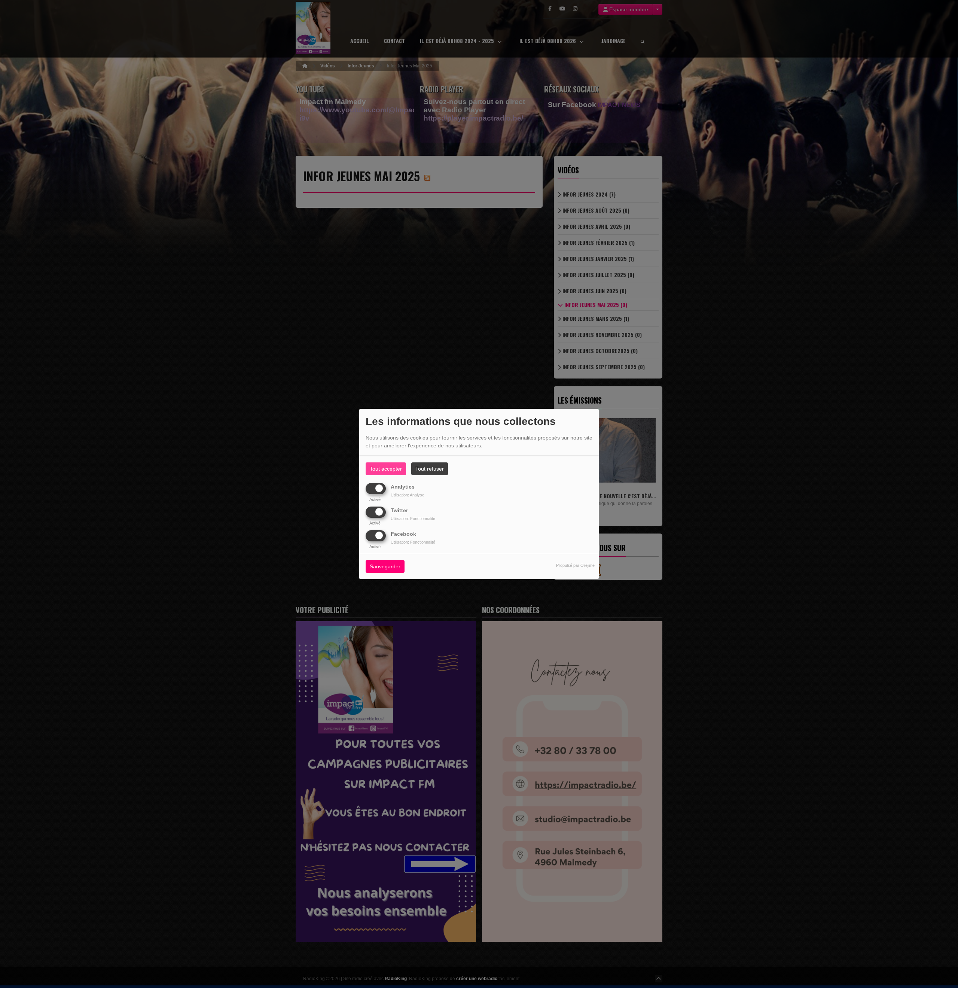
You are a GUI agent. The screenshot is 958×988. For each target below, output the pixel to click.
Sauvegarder (385, 567)
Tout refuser (429, 469)
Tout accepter (386, 469)
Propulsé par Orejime (575, 565)
